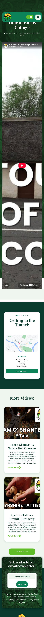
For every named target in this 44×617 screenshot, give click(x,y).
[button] (29, 17)
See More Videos (22, 552)
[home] (8, 17)
